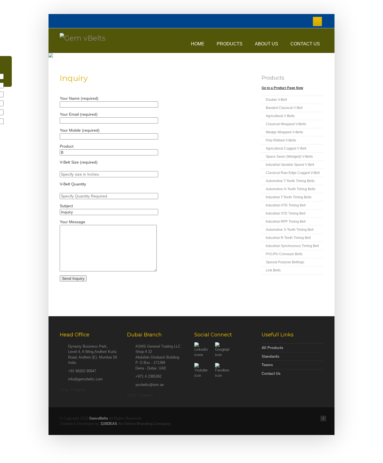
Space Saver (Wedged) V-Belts (289, 157)
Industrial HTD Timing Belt (286, 205)
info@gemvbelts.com (85, 379)
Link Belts (273, 270)
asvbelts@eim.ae (149, 385)
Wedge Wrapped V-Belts (284, 132)
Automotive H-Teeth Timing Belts (290, 189)
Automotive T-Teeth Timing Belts (290, 181)
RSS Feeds (317, 21)
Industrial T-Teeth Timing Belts (289, 197)
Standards (270, 356)
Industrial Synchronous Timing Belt (292, 246)
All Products (272, 348)
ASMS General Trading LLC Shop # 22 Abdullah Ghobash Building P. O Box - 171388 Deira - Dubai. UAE (158, 357)
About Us (266, 43)
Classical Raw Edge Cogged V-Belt (293, 173)
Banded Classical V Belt (284, 108)
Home (197, 43)
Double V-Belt (276, 100)
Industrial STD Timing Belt (285, 213)
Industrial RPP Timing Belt (286, 222)
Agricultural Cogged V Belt (286, 148)
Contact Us (305, 43)
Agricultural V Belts (280, 116)
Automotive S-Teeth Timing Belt (289, 230)
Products (230, 43)
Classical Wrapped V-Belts (286, 124)
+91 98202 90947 (82, 371)
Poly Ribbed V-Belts (281, 140)
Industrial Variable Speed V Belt (290, 165)
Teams (267, 365)
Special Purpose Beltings (285, 262)
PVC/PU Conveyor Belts (284, 254)
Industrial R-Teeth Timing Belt (288, 238)
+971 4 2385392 (148, 376)
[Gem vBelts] (83, 38)
